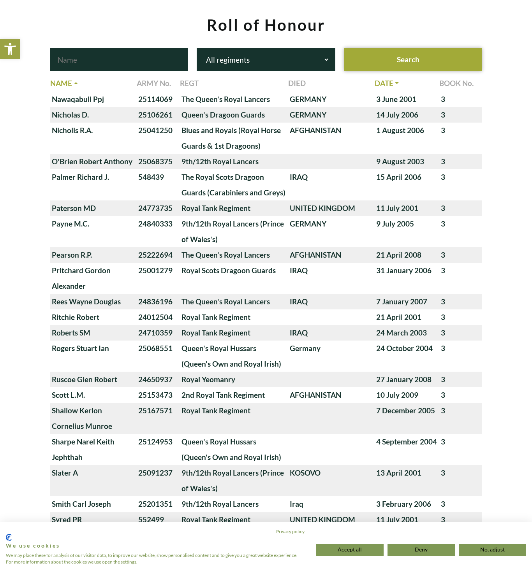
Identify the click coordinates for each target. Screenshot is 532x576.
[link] (10, 49)
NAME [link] (61, 83)
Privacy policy (290, 531)
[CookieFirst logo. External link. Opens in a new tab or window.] (9, 537)
